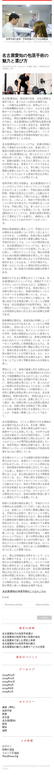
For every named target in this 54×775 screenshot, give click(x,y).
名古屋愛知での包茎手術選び (17, 633)
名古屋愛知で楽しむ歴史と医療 (18, 640)
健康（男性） (33, 66)
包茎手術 (42, 66)
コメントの (10, 753)
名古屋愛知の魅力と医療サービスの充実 (23, 647)
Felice (22, 66)
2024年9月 (8, 685)
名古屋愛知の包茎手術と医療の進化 (21, 637)
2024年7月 (8, 691)
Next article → (44, 604)
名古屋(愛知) (8, 720)
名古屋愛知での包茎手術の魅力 (18, 643)
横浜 (4, 727)
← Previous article (12, 604)
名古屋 (5, 717)
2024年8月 (8, 688)
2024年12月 (8, 675)
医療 (6, 597)
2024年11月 (8, 678)
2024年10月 (8, 681)
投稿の (8, 749)
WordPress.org (10, 756)
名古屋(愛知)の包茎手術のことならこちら (24, 591)
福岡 (4, 730)
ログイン (7, 746)
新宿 (4, 724)
